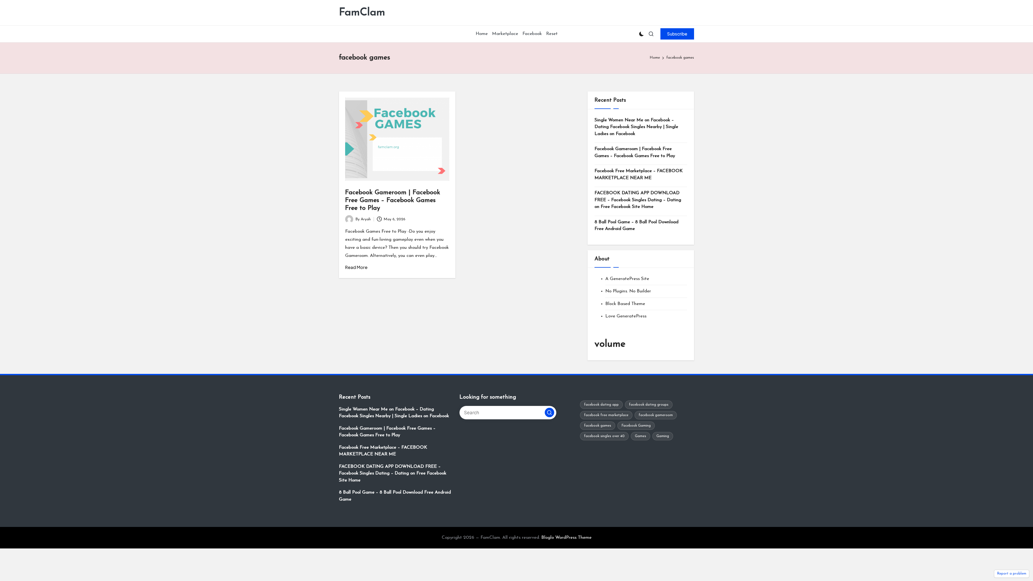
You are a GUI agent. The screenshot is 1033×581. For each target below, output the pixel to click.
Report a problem (1011, 573)
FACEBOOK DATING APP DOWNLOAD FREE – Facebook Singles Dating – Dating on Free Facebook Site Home (638, 200)
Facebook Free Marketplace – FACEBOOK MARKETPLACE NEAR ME (639, 174)
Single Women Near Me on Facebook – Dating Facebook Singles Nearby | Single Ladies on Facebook (636, 127)
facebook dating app (601, 404)
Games (640, 436)
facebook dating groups (648, 404)
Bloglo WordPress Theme (566, 537)
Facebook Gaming (636, 425)
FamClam (362, 12)
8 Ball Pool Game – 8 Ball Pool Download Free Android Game (636, 225)
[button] (677, 34)
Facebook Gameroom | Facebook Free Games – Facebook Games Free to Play (392, 200)
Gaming (662, 436)
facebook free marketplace (606, 415)
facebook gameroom (656, 415)
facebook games (597, 425)
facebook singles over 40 (604, 436)
